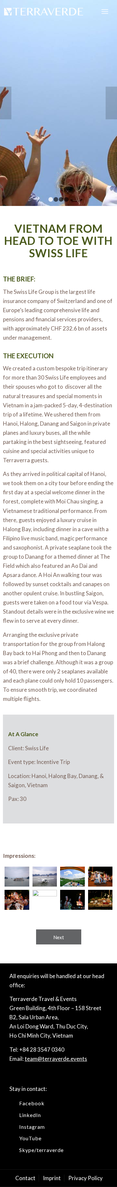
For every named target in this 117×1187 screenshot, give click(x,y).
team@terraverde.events (56, 1058)
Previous (5, 103)
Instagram (32, 1127)
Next (111, 103)
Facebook (32, 1103)
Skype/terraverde (41, 1150)
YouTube (30, 1138)
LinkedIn (30, 1115)
